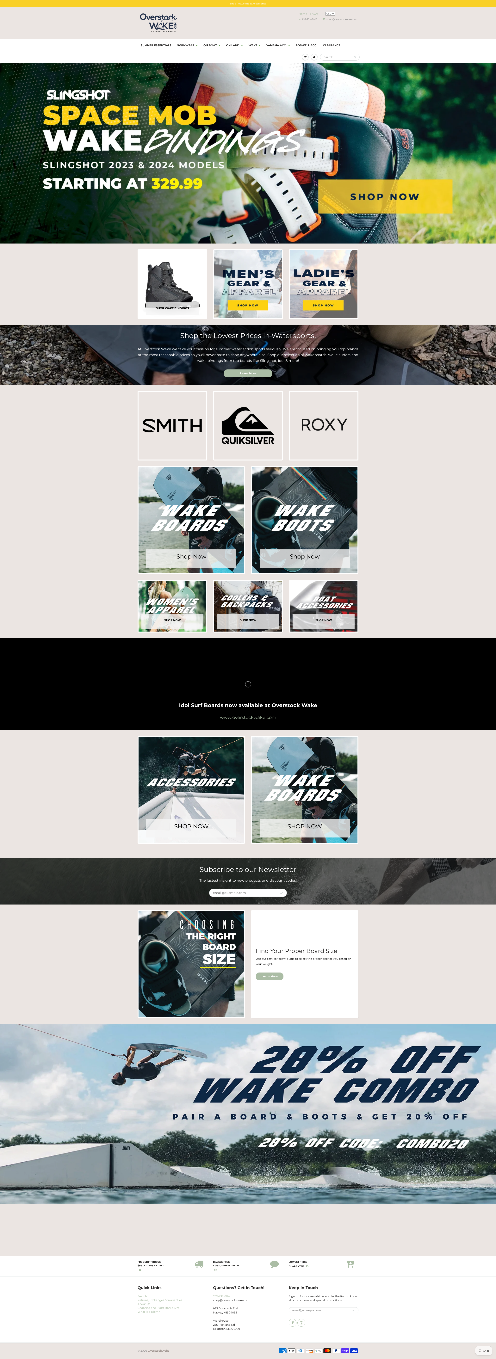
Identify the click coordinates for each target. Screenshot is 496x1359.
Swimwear (185, 45)
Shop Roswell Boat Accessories (248, 3)
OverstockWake (158, 1350)
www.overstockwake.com (248, 717)
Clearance (331, 45)
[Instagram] (301, 1323)
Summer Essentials (156, 45)
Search (142, 1296)
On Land (232, 45)
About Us (144, 1304)
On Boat (210, 45)
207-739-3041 (309, 19)
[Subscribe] (281, 893)
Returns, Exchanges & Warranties (160, 1300)
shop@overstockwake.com (342, 19)
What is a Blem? (149, 1311)
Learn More (248, 373)
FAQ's (314, 13)
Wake (253, 45)
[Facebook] (292, 1323)
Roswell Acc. (306, 45)
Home (303, 13)
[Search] (355, 57)
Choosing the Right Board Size (158, 1308)
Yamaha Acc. (276, 45)
